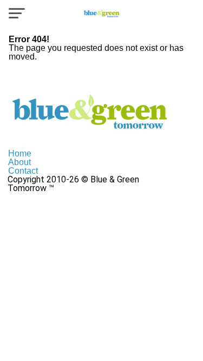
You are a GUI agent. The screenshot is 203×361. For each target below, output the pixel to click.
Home (19, 153)
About (19, 162)
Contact (23, 170)
